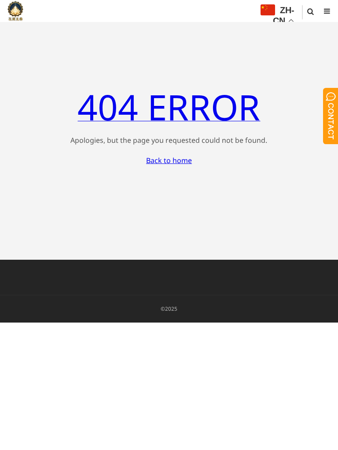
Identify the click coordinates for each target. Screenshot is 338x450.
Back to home (169, 160)
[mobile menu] (327, 11)
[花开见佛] (15, 11)
